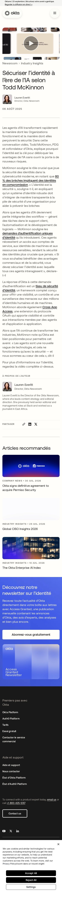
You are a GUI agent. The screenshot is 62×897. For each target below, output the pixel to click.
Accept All (31, 873)
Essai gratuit (9, 731)
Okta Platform (10, 712)
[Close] (58, 844)
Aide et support (11, 765)
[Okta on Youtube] (3, 831)
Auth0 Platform (11, 718)
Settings (31, 887)
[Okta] (12, 13)
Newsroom (9, 63)
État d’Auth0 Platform (14, 784)
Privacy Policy (23, 864)
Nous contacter (11, 771)
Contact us (15, 813)
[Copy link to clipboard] (23, 424)
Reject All (31, 880)
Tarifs (5, 725)
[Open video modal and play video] (31, 44)
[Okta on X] (10, 831)
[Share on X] (35, 424)
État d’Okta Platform (14, 777)
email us (51, 799)
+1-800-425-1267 (16, 803)
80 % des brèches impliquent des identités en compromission (30, 180)
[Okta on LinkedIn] (17, 831)
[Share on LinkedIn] (29, 424)
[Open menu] (55, 13)
